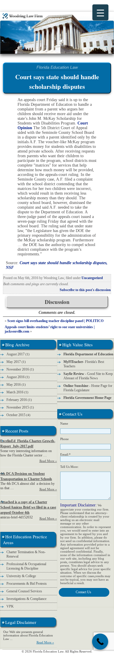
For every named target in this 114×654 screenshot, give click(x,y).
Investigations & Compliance (26, 599)
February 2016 (16, 400)
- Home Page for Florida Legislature (87, 388)
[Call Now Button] (100, 642)
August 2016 (15, 377)
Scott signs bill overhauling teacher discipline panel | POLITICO (55, 321)
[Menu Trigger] (100, 12)
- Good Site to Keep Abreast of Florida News (88, 376)
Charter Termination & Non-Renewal (26, 554)
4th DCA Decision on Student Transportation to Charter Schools (26, 476)
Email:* (65, 454)
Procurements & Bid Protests (26, 584)
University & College (21, 576)
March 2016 (14, 392)
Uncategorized (92, 278)
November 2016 (17, 369)
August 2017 (15, 354)
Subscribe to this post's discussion (85, 290)
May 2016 (13, 385)
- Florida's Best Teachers (83, 364)
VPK (10, 606)
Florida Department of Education (88, 354)
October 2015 (15, 415)
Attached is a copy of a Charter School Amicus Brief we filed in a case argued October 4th (28, 507)
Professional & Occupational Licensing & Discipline (26, 566)
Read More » (48, 461)
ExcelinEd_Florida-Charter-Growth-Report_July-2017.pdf (27, 443)
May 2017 (13, 362)
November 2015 (17, 407)
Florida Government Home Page (87, 398)
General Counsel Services (24, 591)
